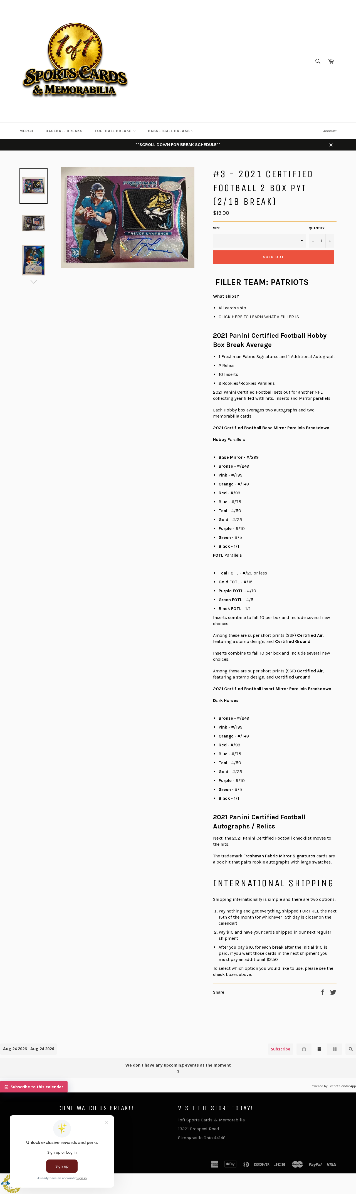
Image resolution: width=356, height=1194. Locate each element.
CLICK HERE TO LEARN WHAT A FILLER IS (259, 316)
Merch (26, 131)
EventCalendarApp (342, 1086)
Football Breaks (114, 131)
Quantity (317, 228)
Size (216, 228)
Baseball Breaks (64, 131)
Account (330, 131)
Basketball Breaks (169, 131)
